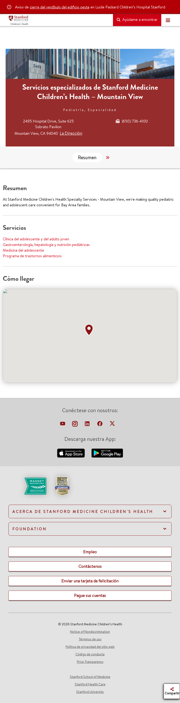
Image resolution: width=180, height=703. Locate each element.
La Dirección (71, 133)
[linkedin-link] (87, 424)
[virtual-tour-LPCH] (63, 424)
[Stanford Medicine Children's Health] (58, 20)
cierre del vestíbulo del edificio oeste (60, 7)
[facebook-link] (100, 424)
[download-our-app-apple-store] (71, 452)
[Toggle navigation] (167, 20)
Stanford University (90, 691)
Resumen (87, 157)
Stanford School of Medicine (90, 676)
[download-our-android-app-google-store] (107, 452)
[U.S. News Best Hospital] (62, 485)
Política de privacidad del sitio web (90, 646)
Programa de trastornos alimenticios (32, 255)
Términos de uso (90, 639)
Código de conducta (90, 654)
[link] (90, 490)
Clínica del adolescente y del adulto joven (36, 239)
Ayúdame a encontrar (139, 19)
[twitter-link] (112, 424)
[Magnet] (27, 485)
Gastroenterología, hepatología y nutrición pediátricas (46, 244)
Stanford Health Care (90, 684)
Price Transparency (90, 661)
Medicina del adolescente (23, 250)
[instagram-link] (75, 424)
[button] (90, 330)
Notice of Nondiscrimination (90, 631)
